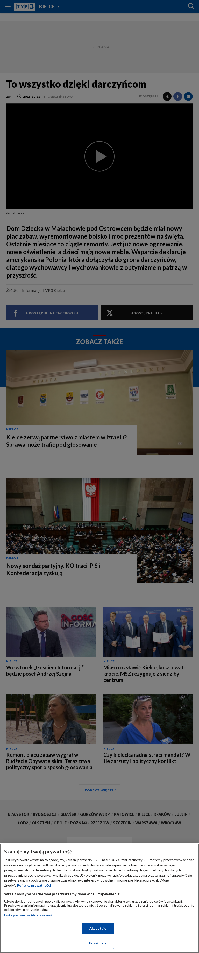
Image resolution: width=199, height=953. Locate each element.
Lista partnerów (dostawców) (28, 915)
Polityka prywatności (34, 885)
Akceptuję (97, 928)
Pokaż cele (97, 943)
